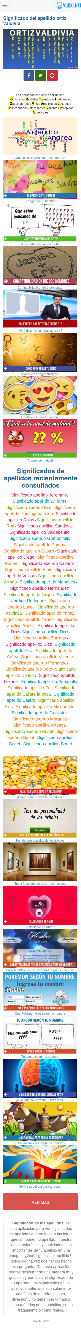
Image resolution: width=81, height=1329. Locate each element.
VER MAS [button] (40, 1202)
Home (46, 1320)
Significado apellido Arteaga (39, 725)
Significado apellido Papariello (49, 681)
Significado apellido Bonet (28, 731)
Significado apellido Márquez (39, 719)
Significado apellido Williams (39, 501)
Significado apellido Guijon (29, 594)
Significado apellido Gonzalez (40, 712)
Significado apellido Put (30, 687)
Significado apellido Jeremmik (39, 495)
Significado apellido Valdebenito (40, 532)
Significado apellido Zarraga (39, 638)
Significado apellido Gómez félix (39, 538)
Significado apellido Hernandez (39, 588)
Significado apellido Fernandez (39, 663)
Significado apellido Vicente (47, 656)
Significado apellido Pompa (39, 544)
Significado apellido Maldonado (45, 706)
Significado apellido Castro (28, 551)
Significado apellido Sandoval (45, 526)
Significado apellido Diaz (45, 631)
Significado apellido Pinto (28, 569)
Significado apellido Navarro (48, 563)
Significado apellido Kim (28, 507)
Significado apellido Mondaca (47, 582)
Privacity (36, 1320)
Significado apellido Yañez (49, 613)
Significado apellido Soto (28, 669)
